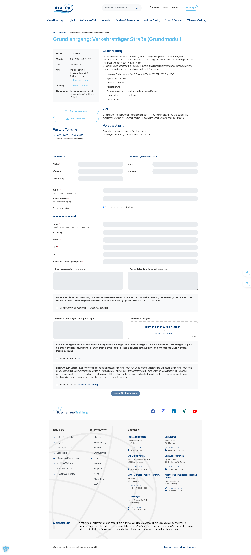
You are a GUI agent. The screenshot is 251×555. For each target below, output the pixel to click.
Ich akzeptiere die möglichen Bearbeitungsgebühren (84, 308)
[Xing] (184, 411)
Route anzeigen (79, 80)
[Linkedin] (174, 411)
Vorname (58, 171)
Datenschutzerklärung (87, 385)
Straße (57, 240)
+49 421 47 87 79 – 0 (175, 448)
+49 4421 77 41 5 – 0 (175, 467)
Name (56, 164)
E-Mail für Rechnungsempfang (68, 262)
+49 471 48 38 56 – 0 (137, 467)
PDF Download (78, 119)
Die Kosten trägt (61, 208)
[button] (154, 8)
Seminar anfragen (78, 111)
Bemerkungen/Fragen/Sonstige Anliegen (75, 319)
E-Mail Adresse (62, 200)
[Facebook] (153, 411)
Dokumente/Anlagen (140, 319)
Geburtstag (58, 179)
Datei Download (79, 86)
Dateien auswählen (163, 334)
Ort (55, 255)
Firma (71, 225)
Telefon (64, 191)
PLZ (55, 247)
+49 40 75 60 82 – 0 (137, 448)
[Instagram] (163, 411)
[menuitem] (154, 8)
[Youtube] (195, 411)
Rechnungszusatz (71, 269)
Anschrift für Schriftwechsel (150, 269)
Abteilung (58, 233)
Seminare (62, 32)
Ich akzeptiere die (70, 359)
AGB (79, 359)
